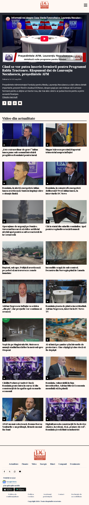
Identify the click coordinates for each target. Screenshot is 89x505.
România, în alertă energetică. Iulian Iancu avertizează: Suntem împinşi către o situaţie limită (22, 190)
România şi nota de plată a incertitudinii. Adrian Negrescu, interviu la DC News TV (66, 308)
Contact (61, 494)
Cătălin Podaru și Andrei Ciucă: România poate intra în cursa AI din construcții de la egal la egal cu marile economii (21, 387)
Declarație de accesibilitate (76, 495)
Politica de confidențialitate (12, 495)
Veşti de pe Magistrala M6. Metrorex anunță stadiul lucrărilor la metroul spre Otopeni (22, 347)
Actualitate (13, 464)
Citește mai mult (9, 97)
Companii (62, 464)
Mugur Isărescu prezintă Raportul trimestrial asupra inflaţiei (63, 151)
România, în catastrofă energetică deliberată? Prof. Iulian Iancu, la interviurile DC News (63, 190)
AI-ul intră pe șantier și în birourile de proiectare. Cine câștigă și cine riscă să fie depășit (66, 347)
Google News (12, 481)
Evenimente (75, 464)
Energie (43, 464)
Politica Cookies (31, 495)
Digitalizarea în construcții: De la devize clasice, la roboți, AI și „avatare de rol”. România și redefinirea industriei (66, 426)
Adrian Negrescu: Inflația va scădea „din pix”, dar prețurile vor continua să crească (22, 308)
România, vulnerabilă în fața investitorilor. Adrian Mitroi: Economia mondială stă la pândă (65, 385)
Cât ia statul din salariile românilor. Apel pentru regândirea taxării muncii (66, 228)
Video (34, 464)
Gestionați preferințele (47, 495)
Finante (25, 464)
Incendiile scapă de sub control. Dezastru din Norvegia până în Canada (65, 269)
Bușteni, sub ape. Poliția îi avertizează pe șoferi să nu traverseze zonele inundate (21, 270)
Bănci (52, 464)
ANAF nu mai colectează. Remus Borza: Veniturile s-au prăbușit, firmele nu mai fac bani (22, 426)
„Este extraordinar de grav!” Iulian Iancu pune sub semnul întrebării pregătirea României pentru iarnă (20, 152)
